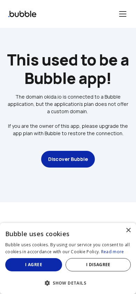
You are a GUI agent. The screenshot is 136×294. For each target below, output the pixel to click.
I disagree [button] (98, 265)
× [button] (128, 230)
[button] (68, 282)
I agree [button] (33, 265)
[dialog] (68, 258)
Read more (112, 252)
